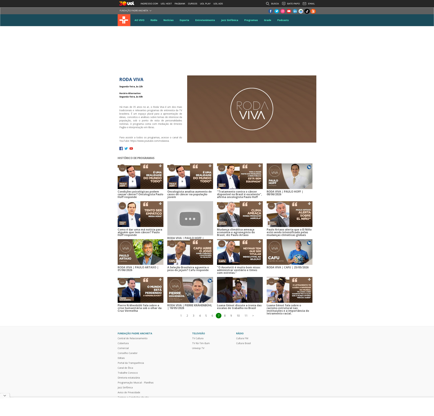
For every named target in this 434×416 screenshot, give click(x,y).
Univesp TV (198, 348)
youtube (131, 148)
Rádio (154, 20)
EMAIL (311, 3)
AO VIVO (139, 20)
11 (246, 316)
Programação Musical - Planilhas (136, 382)
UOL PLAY (205, 3)
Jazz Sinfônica (229, 20)
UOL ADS (218, 3)
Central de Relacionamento (132, 338)
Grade (267, 20)
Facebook (270, 11)
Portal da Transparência (131, 363)
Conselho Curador (127, 353)
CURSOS (192, 3)
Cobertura (123, 343)
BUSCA (275, 3)
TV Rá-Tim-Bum (201, 343)
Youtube (288, 11)
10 (238, 316)
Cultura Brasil (243, 343)
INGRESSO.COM (149, 3)
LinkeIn (295, 11)
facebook (121, 148)
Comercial (123, 348)
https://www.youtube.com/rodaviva (149, 140)
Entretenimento (205, 20)
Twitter (276, 11)
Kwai (313, 11)
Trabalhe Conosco (128, 373)
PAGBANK (180, 3)
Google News (301, 11)
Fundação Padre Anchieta (134, 10)
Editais (121, 358)
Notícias (168, 20)
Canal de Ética (125, 368)
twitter (126, 148)
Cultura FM (242, 338)
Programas (251, 20)
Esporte (184, 20)
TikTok (307, 11)
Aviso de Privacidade (129, 392)
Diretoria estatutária (129, 378)
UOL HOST (166, 3)
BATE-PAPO (293, 3)
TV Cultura (124, 20)
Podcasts (283, 20)
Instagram (282, 11)
